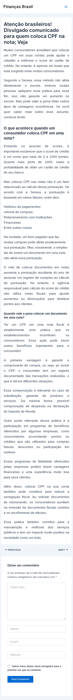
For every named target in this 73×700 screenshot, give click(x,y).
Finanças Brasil (18, 6)
